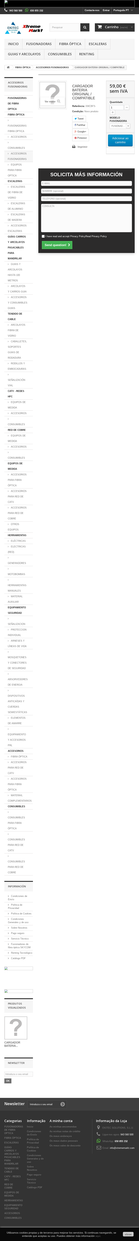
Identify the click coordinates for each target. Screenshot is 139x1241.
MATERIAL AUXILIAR (15, 599)
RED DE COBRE (17, 430)
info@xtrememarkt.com (122, 1148)
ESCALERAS (98, 44)
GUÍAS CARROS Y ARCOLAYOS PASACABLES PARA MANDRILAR (17, 247)
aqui (97, 1235)
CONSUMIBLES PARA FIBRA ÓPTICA (16, 823)
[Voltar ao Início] (8, 67)
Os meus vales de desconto (65, 1145)
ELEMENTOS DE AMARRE (17, 721)
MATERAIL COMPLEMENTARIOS (20, 798)
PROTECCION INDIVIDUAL (17, 632)
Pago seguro (17, 933)
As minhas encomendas (63, 1126)
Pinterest (82, 138)
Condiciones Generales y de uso (35, 1158)
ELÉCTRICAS (18, 541)
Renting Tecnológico (21, 952)
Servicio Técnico (19, 938)
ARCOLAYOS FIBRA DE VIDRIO (16, 330)
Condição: (78, 111)
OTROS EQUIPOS (13, 527)
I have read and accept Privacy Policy (76, 236)
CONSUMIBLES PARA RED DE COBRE (16, 867)
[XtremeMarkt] (24, 27)
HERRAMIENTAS (17, 535)
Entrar (106, 10)
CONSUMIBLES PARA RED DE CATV (16, 845)
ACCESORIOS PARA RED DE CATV (17, 496)
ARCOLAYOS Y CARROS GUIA (17, 289)
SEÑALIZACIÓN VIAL (16, 383)
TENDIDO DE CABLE (15, 316)
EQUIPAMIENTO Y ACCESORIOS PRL (17, 740)
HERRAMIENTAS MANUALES (17, 588)
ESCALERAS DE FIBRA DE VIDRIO (16, 192)
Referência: (78, 106)
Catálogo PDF (18, 958)
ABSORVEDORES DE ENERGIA (18, 682)
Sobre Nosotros (18, 927)
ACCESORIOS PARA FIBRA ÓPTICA (17, 480)
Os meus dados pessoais (64, 1141)
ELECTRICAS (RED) (17, 549)
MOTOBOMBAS (16, 574)
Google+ (81, 131)
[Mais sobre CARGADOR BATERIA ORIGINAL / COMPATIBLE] (15, 1028)
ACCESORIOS (18, 136)
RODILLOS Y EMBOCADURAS (17, 366)
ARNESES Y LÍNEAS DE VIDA (17, 643)
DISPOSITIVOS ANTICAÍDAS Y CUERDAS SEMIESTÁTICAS (17, 704)
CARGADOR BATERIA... (12, 1044)
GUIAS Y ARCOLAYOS (24, 54)
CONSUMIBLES (60, 54)
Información (17, 886)
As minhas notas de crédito (65, 1131)
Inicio (13, 44)
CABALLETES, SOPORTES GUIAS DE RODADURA (17, 349)
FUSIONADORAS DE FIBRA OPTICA (17, 103)
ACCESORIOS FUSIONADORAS (17, 156)
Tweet (80, 118)
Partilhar (80, 125)
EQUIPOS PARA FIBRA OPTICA (15, 170)
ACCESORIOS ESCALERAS (17, 228)
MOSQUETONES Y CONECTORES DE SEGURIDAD (17, 663)
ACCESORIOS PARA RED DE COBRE (17, 513)
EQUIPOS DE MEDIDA (17, 405)
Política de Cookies (20, 913)
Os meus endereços (61, 1136)
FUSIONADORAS (39, 44)
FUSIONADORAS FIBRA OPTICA (17, 128)
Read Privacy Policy (96, 236)
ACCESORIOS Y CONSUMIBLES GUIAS (17, 303)
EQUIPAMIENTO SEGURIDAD (17, 610)
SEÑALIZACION (16, 624)
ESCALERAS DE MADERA (16, 217)
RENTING (86, 54)
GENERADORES (17, 563)
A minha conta (61, 1121)
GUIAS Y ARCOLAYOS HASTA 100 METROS (15, 272)
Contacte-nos (92, 10)
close (128, 1234)
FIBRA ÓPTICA (70, 44)
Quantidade (116, 102)
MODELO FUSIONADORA (119, 119)
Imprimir (82, 146)
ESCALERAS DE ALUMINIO (16, 206)
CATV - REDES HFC (16, 394)
